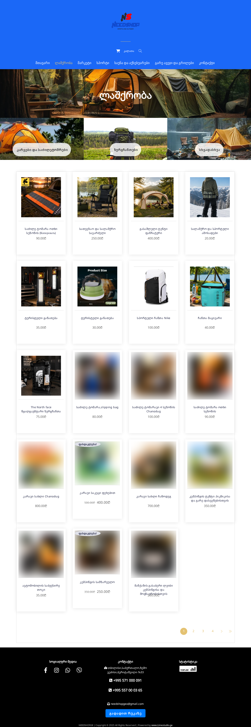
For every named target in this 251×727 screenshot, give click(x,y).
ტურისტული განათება (41, 318)
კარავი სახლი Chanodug (41, 496)
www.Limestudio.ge (162, 725)
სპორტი (102, 63)
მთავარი (42, 63)
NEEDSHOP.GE (86, 725)
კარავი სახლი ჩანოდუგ (153, 496)
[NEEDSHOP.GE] (125, 20)
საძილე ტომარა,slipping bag (97, 407)
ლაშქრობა (64, 63)
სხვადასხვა (209, 150)
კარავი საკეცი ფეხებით (97, 493)
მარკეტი (84, 63)
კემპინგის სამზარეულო (97, 582)
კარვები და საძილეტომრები (42, 150)
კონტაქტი (207, 63)
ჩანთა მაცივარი (210, 318)
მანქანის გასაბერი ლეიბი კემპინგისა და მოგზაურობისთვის (154, 590)
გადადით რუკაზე (125, 713)
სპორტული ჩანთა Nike (153, 318)
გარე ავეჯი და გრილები (174, 63)
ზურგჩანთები (126, 150)
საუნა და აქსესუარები (132, 63)
